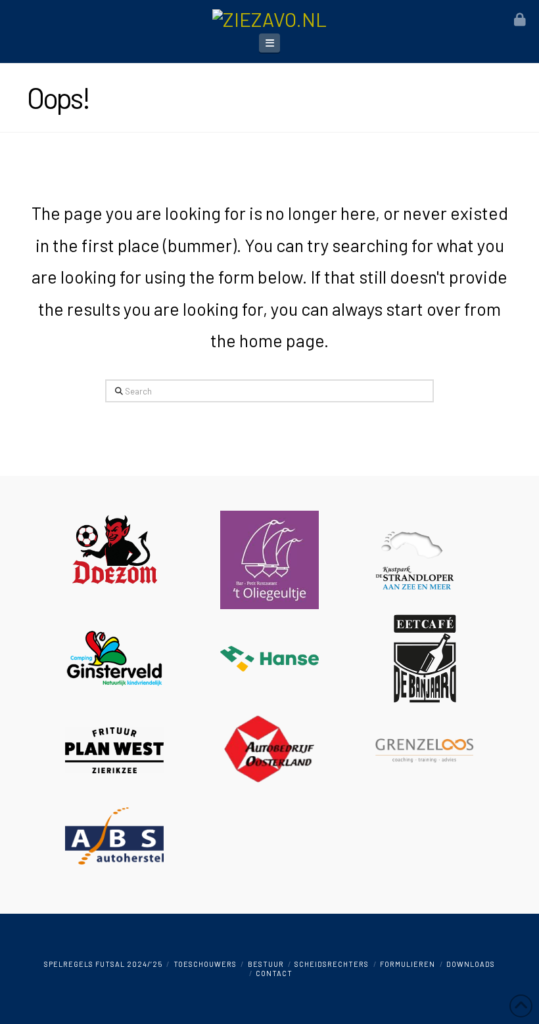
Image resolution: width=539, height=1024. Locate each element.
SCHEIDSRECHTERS (331, 964)
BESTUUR (266, 964)
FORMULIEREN (407, 964)
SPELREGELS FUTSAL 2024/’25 (103, 964)
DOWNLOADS (470, 964)
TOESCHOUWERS (205, 964)
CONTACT (274, 973)
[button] (269, 43)
